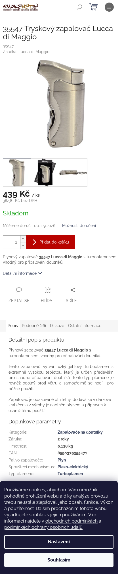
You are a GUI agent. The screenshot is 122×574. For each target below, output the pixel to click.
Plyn (62, 460)
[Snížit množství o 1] (23, 245)
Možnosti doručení (79, 225)
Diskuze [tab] (57, 325)
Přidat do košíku (54, 242)
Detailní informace (20, 273)
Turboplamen (70, 473)
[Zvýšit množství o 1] (23, 239)
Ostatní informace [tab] (84, 325)
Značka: (26, 51)
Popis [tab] (13, 325)
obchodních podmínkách (71, 521)
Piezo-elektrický (73, 467)
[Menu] (109, 7)
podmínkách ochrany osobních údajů (43, 527)
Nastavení (59, 541)
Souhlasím (58, 560)
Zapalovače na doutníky (80, 432)
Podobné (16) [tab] (34, 325)
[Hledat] (79, 7)
